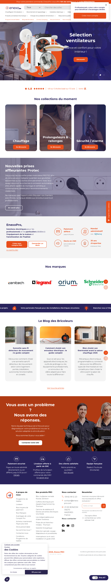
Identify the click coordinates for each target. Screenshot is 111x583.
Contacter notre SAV (30, 443)
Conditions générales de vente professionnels (92, 555)
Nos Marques (21, 513)
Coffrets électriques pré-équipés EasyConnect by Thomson (45, 504)
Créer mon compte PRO (17, 244)
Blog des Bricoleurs (28, 19)
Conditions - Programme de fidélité (22, 538)
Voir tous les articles (55, 388)
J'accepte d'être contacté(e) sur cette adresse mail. (93, 518)
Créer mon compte (90, 16)
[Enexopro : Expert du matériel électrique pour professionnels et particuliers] (13, 8)
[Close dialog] (106, 5)
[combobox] (52, 7)
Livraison (19, 504)
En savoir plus (80, 63)
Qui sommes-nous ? (23, 530)
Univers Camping (41, 19)
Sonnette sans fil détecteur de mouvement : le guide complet (21, 350)
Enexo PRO (59, 552)
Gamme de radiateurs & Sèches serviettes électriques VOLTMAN (47, 512)
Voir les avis (68, 473)
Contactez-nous (22, 533)
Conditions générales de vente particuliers (93, 552)
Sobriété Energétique (44, 528)
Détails (16, 475)
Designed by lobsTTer (55, 554)
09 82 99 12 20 (71, 497)
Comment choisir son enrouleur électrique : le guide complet (55, 350)
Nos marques (67, 19)
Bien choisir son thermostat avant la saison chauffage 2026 (90, 350)
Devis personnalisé (23, 527)
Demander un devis (37, 244)
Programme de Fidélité (12, 19)
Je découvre (21, 147)
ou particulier (12, 250)
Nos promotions (55, 19)
